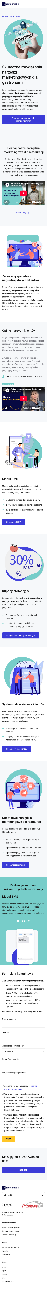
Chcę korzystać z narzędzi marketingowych (23, 119)
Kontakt (5, 1251)
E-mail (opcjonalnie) (10, 1059)
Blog (3, 1278)
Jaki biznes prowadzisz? (13, 1046)
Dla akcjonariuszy (8, 1281)
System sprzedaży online (11, 1227)
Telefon (5, 1032)
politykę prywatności (13, 1089)
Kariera (4, 1274)
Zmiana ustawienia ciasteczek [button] (12, 1212)
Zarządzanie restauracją (10, 1231)
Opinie (4, 1271)
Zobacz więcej (22, 212)
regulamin (33, 1086)
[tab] (18, 921)
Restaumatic (8, 1215)
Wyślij (8, 1139)
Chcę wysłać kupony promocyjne (20, 635)
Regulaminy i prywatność (10, 1247)
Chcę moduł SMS (13, 522)
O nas (4, 1267)
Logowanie (6, 1254)
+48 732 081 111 (23, 1170)
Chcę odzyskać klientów (16, 749)
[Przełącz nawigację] (43, 4)
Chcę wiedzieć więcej (15, 865)
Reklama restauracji (13, 16)
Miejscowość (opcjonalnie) (14, 1072)
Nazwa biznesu (9, 1019)
